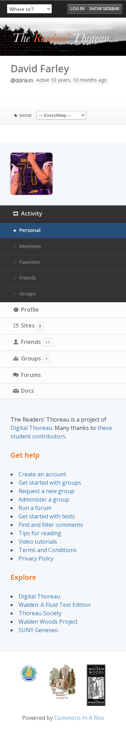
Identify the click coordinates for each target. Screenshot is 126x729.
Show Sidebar (104, 9)
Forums (31, 375)
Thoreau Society (40, 613)
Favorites (30, 262)
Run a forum (35, 508)
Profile (30, 309)
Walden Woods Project (48, 621)
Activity (31, 213)
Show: (25, 115)
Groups (27, 293)
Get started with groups (50, 482)
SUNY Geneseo (38, 630)
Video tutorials (38, 541)
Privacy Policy (36, 558)
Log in (77, 9)
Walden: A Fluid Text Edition (55, 605)
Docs (27, 391)
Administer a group (44, 499)
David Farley (39, 68)
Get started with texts (47, 516)
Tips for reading (40, 533)
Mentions (30, 246)
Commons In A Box (79, 718)
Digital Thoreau (31, 428)
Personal (30, 230)
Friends (27, 277)
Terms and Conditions (48, 550)
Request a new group (47, 491)
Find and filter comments (51, 525)
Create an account (42, 474)
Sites (31, 325)
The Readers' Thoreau (61, 38)
